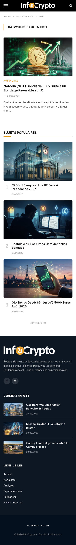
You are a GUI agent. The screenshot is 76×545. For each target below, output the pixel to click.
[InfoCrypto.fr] (38, 5)
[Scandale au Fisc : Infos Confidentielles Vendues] (38, 219)
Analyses (9, 485)
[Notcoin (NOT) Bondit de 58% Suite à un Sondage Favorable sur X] (38, 57)
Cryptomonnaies (13, 491)
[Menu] (6, 6)
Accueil (8, 474)
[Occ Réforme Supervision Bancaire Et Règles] (13, 409)
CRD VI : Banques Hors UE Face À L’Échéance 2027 (35, 187)
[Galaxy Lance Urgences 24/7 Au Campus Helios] (13, 447)
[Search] (70, 6)
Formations (10, 496)
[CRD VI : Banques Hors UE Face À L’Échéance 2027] (38, 161)
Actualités (10, 479)
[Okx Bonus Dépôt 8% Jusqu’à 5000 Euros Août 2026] (38, 278)
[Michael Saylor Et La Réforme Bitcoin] (13, 428)
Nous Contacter (13, 502)
